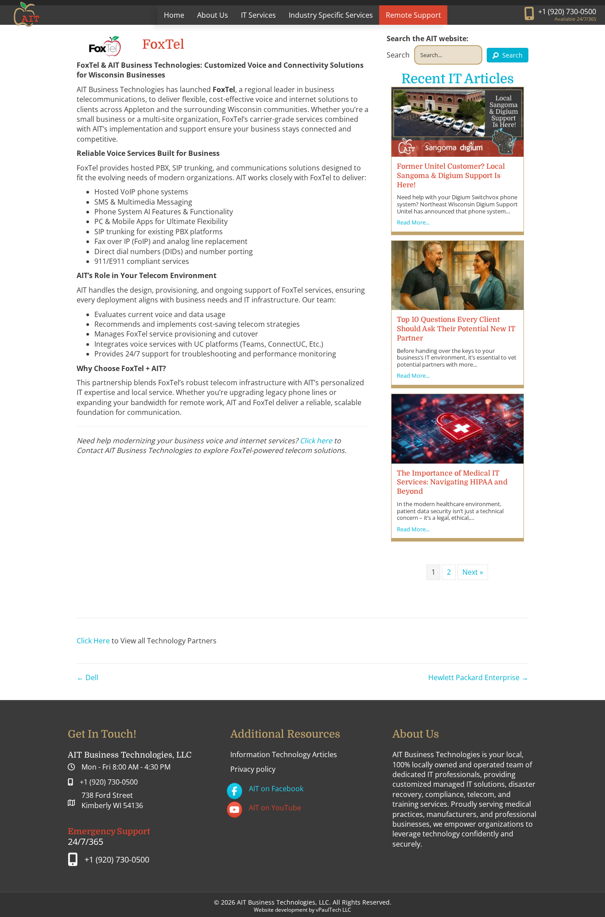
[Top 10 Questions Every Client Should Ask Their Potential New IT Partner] (458, 274)
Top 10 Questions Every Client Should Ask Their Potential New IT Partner (456, 329)
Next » (472, 572)
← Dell (87, 677)
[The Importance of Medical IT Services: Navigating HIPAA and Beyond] (458, 428)
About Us (212, 15)
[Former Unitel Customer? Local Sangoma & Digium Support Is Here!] (458, 121)
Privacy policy (252, 769)
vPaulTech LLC (333, 909)
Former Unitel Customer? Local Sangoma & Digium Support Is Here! (451, 176)
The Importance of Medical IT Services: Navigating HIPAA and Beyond (452, 482)
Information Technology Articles (283, 754)
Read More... (413, 222)
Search (398, 55)
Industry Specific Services (331, 15)
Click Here (93, 641)
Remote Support (413, 15)
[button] (507, 55)
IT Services (258, 15)
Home (174, 15)
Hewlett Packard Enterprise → (478, 677)
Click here (316, 440)
